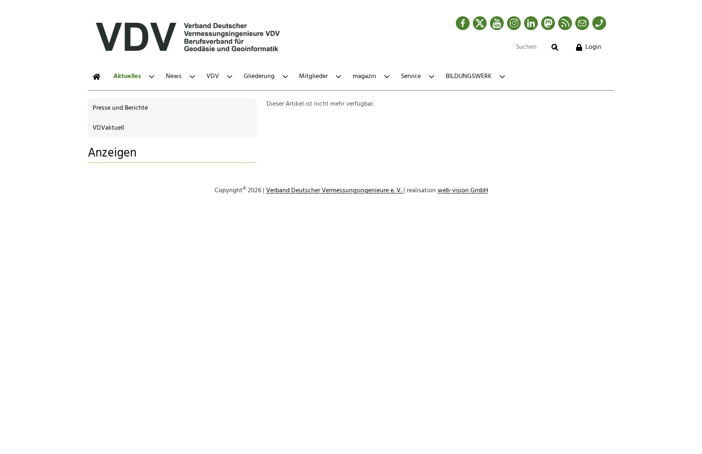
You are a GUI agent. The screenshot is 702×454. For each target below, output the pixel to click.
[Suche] (555, 47)
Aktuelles (127, 76)
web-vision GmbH (463, 190)
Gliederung (259, 76)
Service (411, 76)
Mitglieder (313, 76)
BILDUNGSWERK (469, 76)
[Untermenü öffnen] (152, 76)
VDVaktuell (108, 128)
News (174, 76)
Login (593, 47)
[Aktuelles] (96, 76)
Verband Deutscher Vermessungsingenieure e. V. (334, 190)
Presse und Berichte (120, 108)
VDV (212, 76)
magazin (364, 76)
